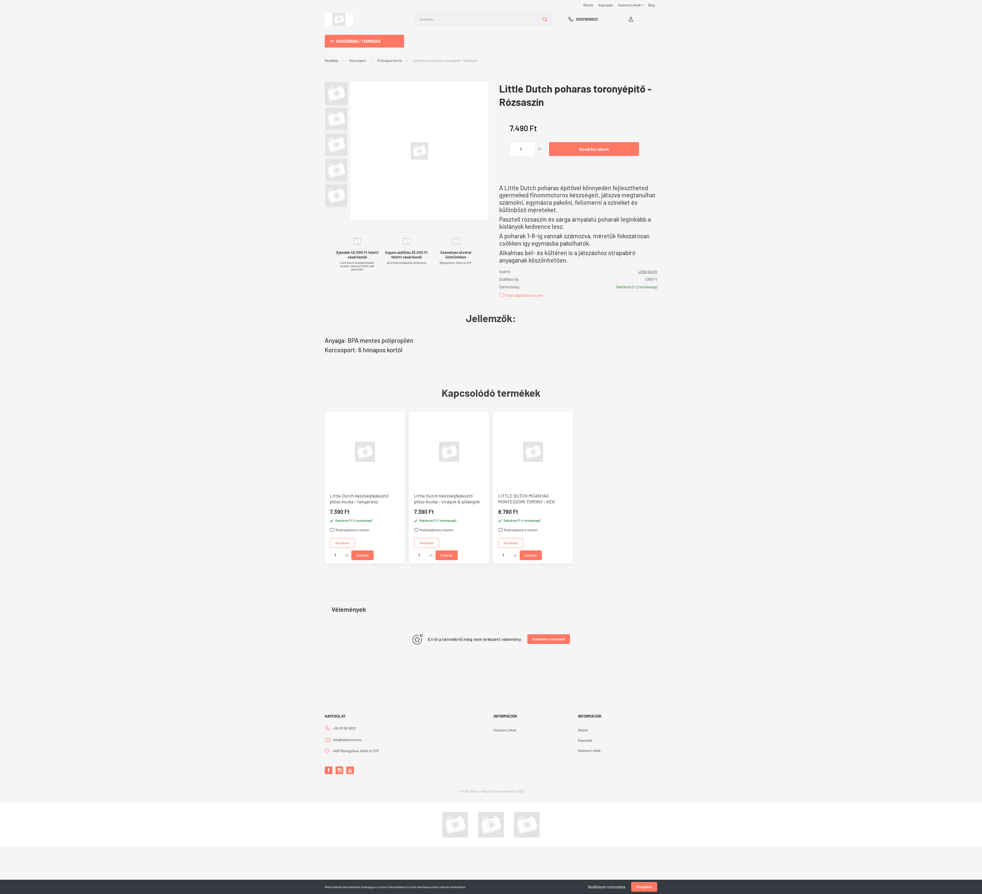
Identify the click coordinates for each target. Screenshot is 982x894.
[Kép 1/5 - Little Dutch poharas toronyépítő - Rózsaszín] (419, 150)
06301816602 (587, 19)
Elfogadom (644, 887)
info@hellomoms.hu (347, 740)
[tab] (349, 609)
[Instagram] (339, 770)
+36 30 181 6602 (344, 728)
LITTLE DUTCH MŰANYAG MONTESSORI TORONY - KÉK (526, 498)
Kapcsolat (605, 5)
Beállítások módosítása (607, 887)
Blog (651, 5)
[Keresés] (544, 19)
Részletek (342, 543)
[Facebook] (328, 770)
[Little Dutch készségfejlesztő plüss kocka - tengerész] (365, 452)
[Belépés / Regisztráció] (630, 19)
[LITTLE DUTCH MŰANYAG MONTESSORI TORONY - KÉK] (533, 452)
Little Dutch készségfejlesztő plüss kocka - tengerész (359, 498)
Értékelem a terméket (548, 639)
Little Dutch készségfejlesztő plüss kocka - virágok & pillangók (447, 498)
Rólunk (588, 5)
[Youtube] (350, 770)
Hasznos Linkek (630, 5)
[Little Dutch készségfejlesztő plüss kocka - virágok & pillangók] (449, 452)
